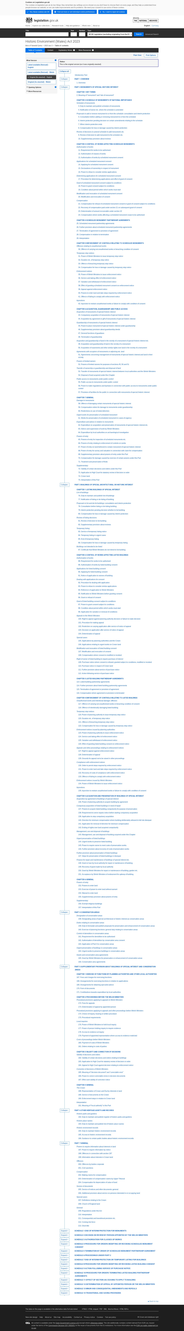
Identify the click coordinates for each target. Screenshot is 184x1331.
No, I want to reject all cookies (114, 12)
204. (80, 1182)
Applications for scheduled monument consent (94, 161)
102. (80, 626)
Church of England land (91, 1204)
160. (80, 930)
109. (80, 662)
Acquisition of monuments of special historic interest (96, 312)
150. (80, 870)
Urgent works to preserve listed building (97, 842)
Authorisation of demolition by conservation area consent (103, 940)
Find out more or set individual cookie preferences (76, 12)
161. (80, 936)
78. (79, 506)
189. (80, 1095)
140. (80, 820)
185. (80, 1072)
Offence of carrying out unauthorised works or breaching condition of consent (110, 249)
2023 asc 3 (48, 46)
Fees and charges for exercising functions (96, 977)
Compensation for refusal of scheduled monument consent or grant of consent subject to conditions (118, 204)
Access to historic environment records (96, 1135)
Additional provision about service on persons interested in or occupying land (111, 1193)
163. (80, 944)
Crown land (85, 476)
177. (80, 1028)
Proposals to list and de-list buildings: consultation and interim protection (104, 503)
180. (80, 1043)
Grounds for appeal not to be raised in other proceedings (103, 758)
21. (79, 204)
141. (80, 824)
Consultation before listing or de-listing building (98, 506)
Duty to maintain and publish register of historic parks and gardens (107, 1117)
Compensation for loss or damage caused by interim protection (103, 128)
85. (79, 539)
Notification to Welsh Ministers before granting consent (101, 594)
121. (80, 722)
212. (80, 1222)
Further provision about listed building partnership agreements (103, 685)
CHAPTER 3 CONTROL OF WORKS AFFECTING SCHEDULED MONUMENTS (106, 144)
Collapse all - (65, 71)
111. (79, 670)
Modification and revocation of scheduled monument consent (99, 193)
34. (79, 267)
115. (78, 689)
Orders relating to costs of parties (94, 1046)
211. (79, 1218)
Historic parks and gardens (87, 1114)
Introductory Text (81, 75)
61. (79, 418)
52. (79, 364)
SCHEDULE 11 (80, 1280)
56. (79, 386)
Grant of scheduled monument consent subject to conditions (99, 183)
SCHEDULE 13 (80, 1289)
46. (79, 329)
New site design (31, 1317)
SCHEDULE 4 (80, 1244)
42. (79, 304)
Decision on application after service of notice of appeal (103, 630)
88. (79, 561)
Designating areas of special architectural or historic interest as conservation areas (113, 919)
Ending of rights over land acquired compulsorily (100, 827)
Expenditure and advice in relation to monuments (95, 422)
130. (80, 765)
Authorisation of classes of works (93, 154)
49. (79, 344)
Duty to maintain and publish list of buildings (97, 496)
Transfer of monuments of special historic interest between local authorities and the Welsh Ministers (118, 371)
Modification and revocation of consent (95, 197)
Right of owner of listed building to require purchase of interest (100, 659)
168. (78, 981)
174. (80, 1014)
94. (79, 590)
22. (79, 207)
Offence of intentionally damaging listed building (100, 708)
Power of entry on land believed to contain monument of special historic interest (111, 447)
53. (79, 371)
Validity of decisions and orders (88, 1055)
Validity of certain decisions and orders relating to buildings (104, 1058)
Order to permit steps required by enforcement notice (101, 765)
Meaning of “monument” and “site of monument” (96, 95)
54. (79, 375)
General (80, 1208)
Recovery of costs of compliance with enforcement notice (103, 773)
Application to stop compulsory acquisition (98, 816)
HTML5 (84, 1309)
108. (80, 655)
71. (79, 462)
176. (80, 1024)
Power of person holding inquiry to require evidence (101, 1028)
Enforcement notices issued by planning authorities (96, 730)
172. (80, 1003)
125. (80, 740)
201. (80, 1168)
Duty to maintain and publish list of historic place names (103, 1124)
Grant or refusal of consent (91, 597)
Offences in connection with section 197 (97, 1153)
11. (79, 150)
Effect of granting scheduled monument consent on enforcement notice (107, 285)
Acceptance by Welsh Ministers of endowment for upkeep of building (107, 874)
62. (79, 425)
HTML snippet (93, 1309)
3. (79, 106)
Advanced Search (152, 34)
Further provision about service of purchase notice (100, 670)
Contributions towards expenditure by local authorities (100, 992)
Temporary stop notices (85, 253)
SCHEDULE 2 (80, 1235)
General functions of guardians (92, 333)
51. (79, 355)
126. (80, 744)
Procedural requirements (91, 1017)
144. (80, 842)
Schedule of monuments (86, 103)
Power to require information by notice (96, 1150)
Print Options (151, 55)
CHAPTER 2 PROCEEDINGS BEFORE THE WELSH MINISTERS (100, 997)
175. (80, 1017)
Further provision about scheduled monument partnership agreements (105, 227)
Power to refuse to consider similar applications (99, 172)
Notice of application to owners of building (97, 575)
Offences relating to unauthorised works (91, 246)
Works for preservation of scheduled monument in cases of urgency (106, 418)
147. (80, 856)
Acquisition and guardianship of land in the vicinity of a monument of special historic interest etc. (113, 341)
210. (80, 1214)
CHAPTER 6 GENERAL (85, 879)
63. (79, 429)
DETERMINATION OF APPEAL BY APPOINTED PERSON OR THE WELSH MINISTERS (120, 1284)
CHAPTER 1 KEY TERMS (86, 92)
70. (79, 458)
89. (79, 565)
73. (79, 472)
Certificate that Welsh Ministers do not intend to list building (103, 550)
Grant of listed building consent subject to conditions (96, 601)
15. (79, 168)
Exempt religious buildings (92, 904)
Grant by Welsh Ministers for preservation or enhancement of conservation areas (112, 958)
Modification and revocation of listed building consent (96, 648)
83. (79, 531)
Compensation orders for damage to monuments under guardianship (106, 407)
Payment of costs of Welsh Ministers (95, 1043)
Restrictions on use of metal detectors (95, 411)
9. (79, 135)
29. (78, 238)
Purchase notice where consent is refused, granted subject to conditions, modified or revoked (117, 662)
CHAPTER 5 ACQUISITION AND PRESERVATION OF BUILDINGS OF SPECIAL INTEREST (110, 796)
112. (79, 673)
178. (80, 1032)
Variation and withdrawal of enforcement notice (98, 282)
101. (80, 623)
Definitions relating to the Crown (94, 1200)
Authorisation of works (85, 147)
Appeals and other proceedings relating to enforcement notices (100, 748)
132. (80, 773)
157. (80, 907)
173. (80, 1007)
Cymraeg (155, 26)
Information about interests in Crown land (97, 1157)
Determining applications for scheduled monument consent (99, 176)
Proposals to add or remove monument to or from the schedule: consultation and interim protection (113, 114)
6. (79, 121)
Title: (27, 31)
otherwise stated (96, 1323)
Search (139, 34)
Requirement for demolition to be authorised (98, 936)
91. (79, 575)
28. (78, 234)
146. (80, 849)
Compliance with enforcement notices (91, 762)
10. (79, 139)
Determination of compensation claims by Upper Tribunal (103, 1179)
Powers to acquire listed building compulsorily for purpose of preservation (109, 809)
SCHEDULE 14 (80, 1293)
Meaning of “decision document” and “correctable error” (102, 1072)
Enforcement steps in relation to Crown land (98, 1098)
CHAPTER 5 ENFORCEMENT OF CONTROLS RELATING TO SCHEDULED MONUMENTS (110, 243)
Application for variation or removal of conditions (99, 612)
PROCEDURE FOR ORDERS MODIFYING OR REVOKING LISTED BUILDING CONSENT (120, 1264)
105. (80, 641)
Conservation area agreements (93, 962)
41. (79, 297)
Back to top (154, 1301)
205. (80, 1189)
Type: (89, 31)
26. (78, 227)
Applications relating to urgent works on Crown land (101, 644)
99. (79, 612)
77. (79, 499)
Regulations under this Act (92, 1211)
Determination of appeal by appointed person (99, 1007)
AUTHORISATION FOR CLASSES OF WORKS (103, 1239)
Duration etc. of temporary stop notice (95, 260)
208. (80, 1204)
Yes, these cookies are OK (39, 12)
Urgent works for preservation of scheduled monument (97, 415)
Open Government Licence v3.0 (67, 1323)
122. (80, 726)
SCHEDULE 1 (80, 1231)
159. (80, 926)
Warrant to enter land (90, 893)
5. (79, 117)
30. (79, 249)
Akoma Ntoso (113, 1309)
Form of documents (87, 988)
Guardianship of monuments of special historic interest (97, 323)
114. (78, 685)
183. (80, 1061)
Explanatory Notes (65, 50)
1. (77, 83)
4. (79, 110)
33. (79, 264)
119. (79, 715)
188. (80, 1091)
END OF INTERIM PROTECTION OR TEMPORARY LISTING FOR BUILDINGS (115, 1260)
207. (80, 1200)
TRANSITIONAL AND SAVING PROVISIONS (103, 1293)
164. (80, 951)
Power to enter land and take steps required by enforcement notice (107, 769)
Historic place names (84, 1121)
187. (80, 1080)
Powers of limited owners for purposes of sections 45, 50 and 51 (105, 364)
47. (79, 333)
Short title (85, 1226)
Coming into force (88, 1222)
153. (80, 889)
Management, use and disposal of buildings (93, 831)
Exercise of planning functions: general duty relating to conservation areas (110, 930)
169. (78, 985)
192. (80, 1117)
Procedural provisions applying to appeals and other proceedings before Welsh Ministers (110, 1011)
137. (80, 809)
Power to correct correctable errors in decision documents (103, 1076)
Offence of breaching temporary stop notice (97, 264)
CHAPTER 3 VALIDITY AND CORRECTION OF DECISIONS (99, 1052)
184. (80, 1065)
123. (80, 733)
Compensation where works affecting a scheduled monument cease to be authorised (113, 215)
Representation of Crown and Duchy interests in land (102, 1091)
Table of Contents (35, 50)
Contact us (78, 1317)
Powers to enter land (90, 885)
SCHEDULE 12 (80, 1284)
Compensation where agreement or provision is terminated (102, 693)
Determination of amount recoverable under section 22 (101, 211)
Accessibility (67, 1317)
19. (79, 190)
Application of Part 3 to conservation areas (98, 944)
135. (80, 791)
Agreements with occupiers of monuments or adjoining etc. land (100, 351)
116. (78, 693)
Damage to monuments (85, 400)
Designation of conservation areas (89, 916)
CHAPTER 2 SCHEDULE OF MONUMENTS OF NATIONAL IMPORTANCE (104, 100)
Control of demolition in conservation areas (93, 933)
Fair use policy (110, 1317)
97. (79, 604)
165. (80, 958)
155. (80, 897)
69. (79, 454)
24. (79, 215)
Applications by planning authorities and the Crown (101, 641)
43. (79, 315)
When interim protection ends (91, 124)
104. (80, 634)
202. (80, 1175)
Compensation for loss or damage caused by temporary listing (104, 543)
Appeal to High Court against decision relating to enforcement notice (107, 1065)
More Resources (85, 50)
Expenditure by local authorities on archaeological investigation (105, 432)
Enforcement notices (84, 271)
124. (80, 736)
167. (78, 977)
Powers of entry (82, 436)
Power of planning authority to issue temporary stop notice (103, 715)
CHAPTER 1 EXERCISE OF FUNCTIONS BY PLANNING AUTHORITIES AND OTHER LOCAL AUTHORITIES (117, 974)
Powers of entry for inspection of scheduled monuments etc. (103, 439)
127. (80, 751)
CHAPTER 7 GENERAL (85, 398)
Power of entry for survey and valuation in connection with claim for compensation (111, 451)
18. (79, 186)
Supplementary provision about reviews (96, 139)
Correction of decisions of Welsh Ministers (92, 1069)
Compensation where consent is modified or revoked (102, 655)
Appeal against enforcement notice (94, 289)
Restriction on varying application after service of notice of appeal (106, 626)
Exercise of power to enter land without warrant (99, 889)
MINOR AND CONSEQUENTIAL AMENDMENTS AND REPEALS (111, 1289)
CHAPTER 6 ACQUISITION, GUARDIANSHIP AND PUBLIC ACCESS (102, 309)
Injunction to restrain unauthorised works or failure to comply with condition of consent (113, 304)
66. (79, 443)
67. (79, 447)
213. (80, 1226)
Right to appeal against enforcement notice (98, 751)
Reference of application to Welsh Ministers (97, 590)
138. (80, 813)
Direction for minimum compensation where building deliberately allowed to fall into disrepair (117, 820)
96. (79, 597)
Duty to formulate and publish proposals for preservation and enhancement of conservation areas (118, 926)
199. (80, 1157)
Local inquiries (82, 1021)
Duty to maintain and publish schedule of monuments (100, 106)
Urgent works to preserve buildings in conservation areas (103, 951)
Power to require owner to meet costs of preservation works (104, 845)
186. (80, 1076)
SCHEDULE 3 (80, 1240)
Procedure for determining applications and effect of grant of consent (106, 179)
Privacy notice (89, 1317)
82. (79, 524)
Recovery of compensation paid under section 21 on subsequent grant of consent (111, 207)
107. (80, 651)
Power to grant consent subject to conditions (97, 186)
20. (79, 197)
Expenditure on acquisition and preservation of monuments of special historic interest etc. (114, 425)
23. (79, 211)
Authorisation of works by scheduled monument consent (102, 157)
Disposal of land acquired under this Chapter (98, 375)
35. (79, 274)
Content (50, 50)
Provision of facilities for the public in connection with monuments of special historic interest (115, 392)
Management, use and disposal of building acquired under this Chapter (108, 834)
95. (79, 594)
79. (79, 510)
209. (80, 1211)
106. (80, 644)
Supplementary (82, 465)
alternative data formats (64, 1309)
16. (79, 172)
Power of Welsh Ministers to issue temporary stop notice (102, 256)
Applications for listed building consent (91, 569)
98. (79, 608)
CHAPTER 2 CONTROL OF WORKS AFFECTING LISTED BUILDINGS (102, 555)
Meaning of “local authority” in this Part (96, 1105)
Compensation (82, 201)
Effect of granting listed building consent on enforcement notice (105, 744)
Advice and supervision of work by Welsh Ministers (100, 429)
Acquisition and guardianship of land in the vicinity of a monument (105, 344)
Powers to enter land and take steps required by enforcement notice (106, 293)
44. (79, 319)
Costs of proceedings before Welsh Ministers (93, 1039)
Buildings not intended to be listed (89, 546)
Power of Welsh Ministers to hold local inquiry (99, 1024)
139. (80, 816)
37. (79, 282)
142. (80, 827)
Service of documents (85, 1186)
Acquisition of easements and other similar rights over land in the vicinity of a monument (114, 348)
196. (80, 1138)
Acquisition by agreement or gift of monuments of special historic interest (108, 319)
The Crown (81, 1088)
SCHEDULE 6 (80, 1255)
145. (80, 845)
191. (80, 1105)
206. (80, 1193)
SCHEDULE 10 (80, 1273)
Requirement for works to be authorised (96, 150)
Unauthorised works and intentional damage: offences (97, 701)
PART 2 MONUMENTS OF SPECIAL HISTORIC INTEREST (96, 87)
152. (80, 885)
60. (79, 411)
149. (80, 867)
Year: (72, 31)
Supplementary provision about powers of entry (99, 897)
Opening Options (33, 87)
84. (79, 535)
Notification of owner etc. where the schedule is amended (101, 110)
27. (78, 231)
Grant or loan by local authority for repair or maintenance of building (107, 863)
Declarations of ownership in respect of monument (100, 168)
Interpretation (84, 238)
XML (105, 1309)
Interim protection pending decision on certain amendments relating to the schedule (111, 121)
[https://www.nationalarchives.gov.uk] (146, 19)
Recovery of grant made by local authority (97, 867)
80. (79, 514)
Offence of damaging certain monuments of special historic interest (106, 403)
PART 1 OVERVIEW (82, 79)
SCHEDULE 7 (80, 1260)
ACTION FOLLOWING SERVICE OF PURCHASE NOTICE (107, 1268)
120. (80, 718)
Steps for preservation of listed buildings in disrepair (101, 856)
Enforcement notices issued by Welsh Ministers (94, 780)
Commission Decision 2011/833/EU (61, 1325)
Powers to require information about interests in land (96, 1147)
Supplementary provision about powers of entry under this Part (104, 454)
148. (80, 863)
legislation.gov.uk (43, 18)
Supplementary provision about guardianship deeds (100, 329)
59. (79, 407)
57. (79, 392)
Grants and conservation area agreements (92, 955)
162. (80, 940)
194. (80, 1131)
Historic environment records (87, 1128)
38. (79, 285)
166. (80, 962)
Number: (82, 31)
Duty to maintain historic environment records (99, 1131)
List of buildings (82, 492)
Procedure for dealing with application (95, 583)
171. (78, 992)
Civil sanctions (87, 1168)
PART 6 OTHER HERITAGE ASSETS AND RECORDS (94, 1110)
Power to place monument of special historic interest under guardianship (108, 326)
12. (79, 154)
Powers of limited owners (86, 361)
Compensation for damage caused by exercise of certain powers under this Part (111, 458)
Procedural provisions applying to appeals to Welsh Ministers (100, 1000)
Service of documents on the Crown (95, 1095)
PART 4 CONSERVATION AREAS (87, 912)
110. (79, 666)
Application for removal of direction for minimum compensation (105, 824)
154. (80, 893)
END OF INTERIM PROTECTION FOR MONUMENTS (105, 1231)
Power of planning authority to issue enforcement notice (103, 733)
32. (79, 260)
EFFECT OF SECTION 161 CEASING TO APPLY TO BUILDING (111, 1280)
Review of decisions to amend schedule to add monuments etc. (100, 132)
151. (80, 874)
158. (80, 919)
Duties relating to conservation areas (90, 923)
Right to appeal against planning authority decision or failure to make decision (111, 619)
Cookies (100, 1317)
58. (79, 403)
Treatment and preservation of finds (94, 462)
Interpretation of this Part (90, 480)
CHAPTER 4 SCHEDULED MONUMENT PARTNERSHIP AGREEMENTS (103, 220)
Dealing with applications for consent (90, 579)
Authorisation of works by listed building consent (99, 565)
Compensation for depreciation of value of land (99, 1182)
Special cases (82, 637)
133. (80, 776)
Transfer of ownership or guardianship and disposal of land (99, 368)
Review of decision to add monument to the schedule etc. (101, 135)
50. (79, 348)
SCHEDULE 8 (80, 1264)
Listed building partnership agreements (95, 682)
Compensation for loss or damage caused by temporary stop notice (106, 267)
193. (80, 1124)
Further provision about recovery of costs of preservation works (105, 849)
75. (79, 480)
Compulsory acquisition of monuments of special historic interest (105, 315)
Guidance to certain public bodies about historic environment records (108, 1138)
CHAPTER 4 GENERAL (85, 1085)
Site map (57, 1317)
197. (80, 1150)
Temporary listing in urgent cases (93, 535)
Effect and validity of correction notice (96, 1080)
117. (79, 704)
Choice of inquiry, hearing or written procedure (99, 1014)
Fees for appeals (88, 1003)
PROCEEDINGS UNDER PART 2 (98, 1255)
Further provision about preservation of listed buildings (97, 853)
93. (79, 586)
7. (79, 124)
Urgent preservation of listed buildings (91, 838)
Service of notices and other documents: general (100, 1189)
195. (80, 1135)
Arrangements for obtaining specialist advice (97, 985)
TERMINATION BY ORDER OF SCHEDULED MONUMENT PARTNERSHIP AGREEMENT (120, 1251)
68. (79, 451)
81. (79, 521)
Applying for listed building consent (94, 572)
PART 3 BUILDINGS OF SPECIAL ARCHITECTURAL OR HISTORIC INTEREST (104, 485)
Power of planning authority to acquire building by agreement (105, 802)
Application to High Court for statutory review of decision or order (105, 472)
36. (79, 278)
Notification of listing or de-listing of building (97, 499)
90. (79, 572)
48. (79, 337)
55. (79, 382)
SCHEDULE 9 (80, 1268)
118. (79, 708)
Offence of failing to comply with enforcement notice (100, 297)
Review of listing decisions (87, 518)
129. (80, 758)
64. (79, 432)
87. (79, 550)
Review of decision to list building (93, 521)
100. (80, 619)
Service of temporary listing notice (93, 531)
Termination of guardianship (91, 337)
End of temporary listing (90, 539)
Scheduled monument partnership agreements (96, 223)
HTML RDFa (124, 1309)
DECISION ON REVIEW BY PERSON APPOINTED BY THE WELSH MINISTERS (116, 1235)
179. (80, 1036)
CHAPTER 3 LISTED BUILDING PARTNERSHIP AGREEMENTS (100, 679)
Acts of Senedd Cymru (33, 46)
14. (79, 164)
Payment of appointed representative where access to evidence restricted (109, 1036)
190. (80, 1098)
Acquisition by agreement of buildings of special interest (98, 799)
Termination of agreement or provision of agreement (98, 231)
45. (79, 326)
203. (80, 1179)
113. (78, 682)
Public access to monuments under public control (95, 379)
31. (79, 256)
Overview (82, 83)
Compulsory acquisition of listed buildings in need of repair (99, 806)
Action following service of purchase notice (98, 673)
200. (80, 1164)
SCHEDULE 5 (80, 1251)
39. (79, 289)
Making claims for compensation (94, 1175)
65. (79, 439)
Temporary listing (83, 528)
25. (78, 223)
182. (80, 1058)
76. (79, 496)
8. (79, 128)
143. (80, 834)
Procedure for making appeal (93, 623)
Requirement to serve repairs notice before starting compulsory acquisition (110, 813)
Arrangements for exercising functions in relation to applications (104, 981)
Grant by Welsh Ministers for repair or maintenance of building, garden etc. (110, 870)
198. (80, 1153)
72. (79, 469)
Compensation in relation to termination (94, 234)
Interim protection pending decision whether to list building (103, 510)
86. (79, 543)
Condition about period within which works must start (101, 190)
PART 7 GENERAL (81, 1143)
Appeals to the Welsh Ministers (88, 616)
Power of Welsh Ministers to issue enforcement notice (101, 274)
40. (79, 293)
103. (80, 630)
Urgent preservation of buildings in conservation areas (97, 948)
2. (77, 95)
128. (80, 755)
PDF (101, 1309)
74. (79, 476)
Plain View (137, 55)
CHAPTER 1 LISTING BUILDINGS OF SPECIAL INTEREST (98, 490)
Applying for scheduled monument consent (97, 164)
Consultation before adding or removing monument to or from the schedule (108, 117)
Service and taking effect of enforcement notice (98, 278)
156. (80, 904)
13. (79, 157)
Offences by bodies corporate (93, 1164)
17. (79, 179)
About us (48, 1317)
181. (80, 1046)
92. (79, 583)
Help (41, 1317)
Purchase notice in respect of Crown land (97, 666)
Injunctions (81, 300)
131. (80, 769)
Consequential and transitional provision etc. (98, 1218)
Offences (80, 1161)
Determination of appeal (91, 634)
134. (80, 783)
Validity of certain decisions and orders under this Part (101, 469)
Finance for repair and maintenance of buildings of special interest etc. (103, 860)
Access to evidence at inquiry (93, 1032)
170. (78, 988)
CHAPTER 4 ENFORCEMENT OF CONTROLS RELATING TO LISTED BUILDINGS (107, 698)
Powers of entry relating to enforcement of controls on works (103, 443)
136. (80, 802)
